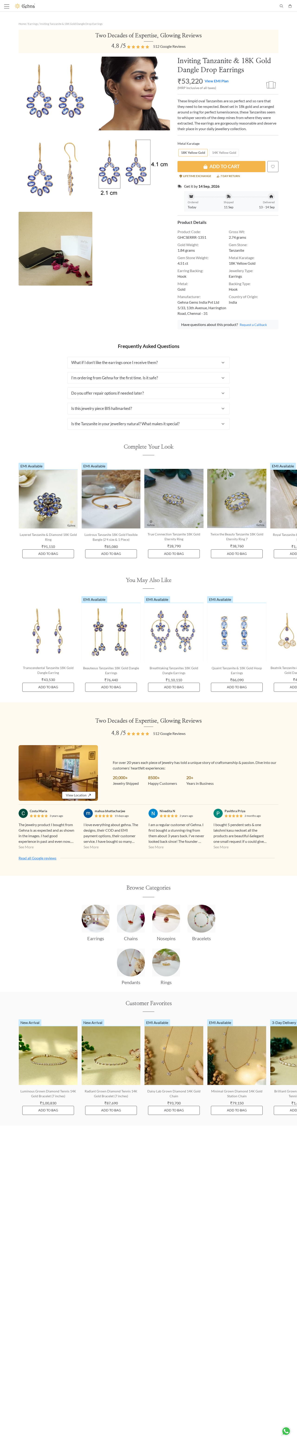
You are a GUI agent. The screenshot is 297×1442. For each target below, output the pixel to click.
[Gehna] (82, 6)
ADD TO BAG (48, 554)
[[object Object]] (272, 166)
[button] (148, 362)
